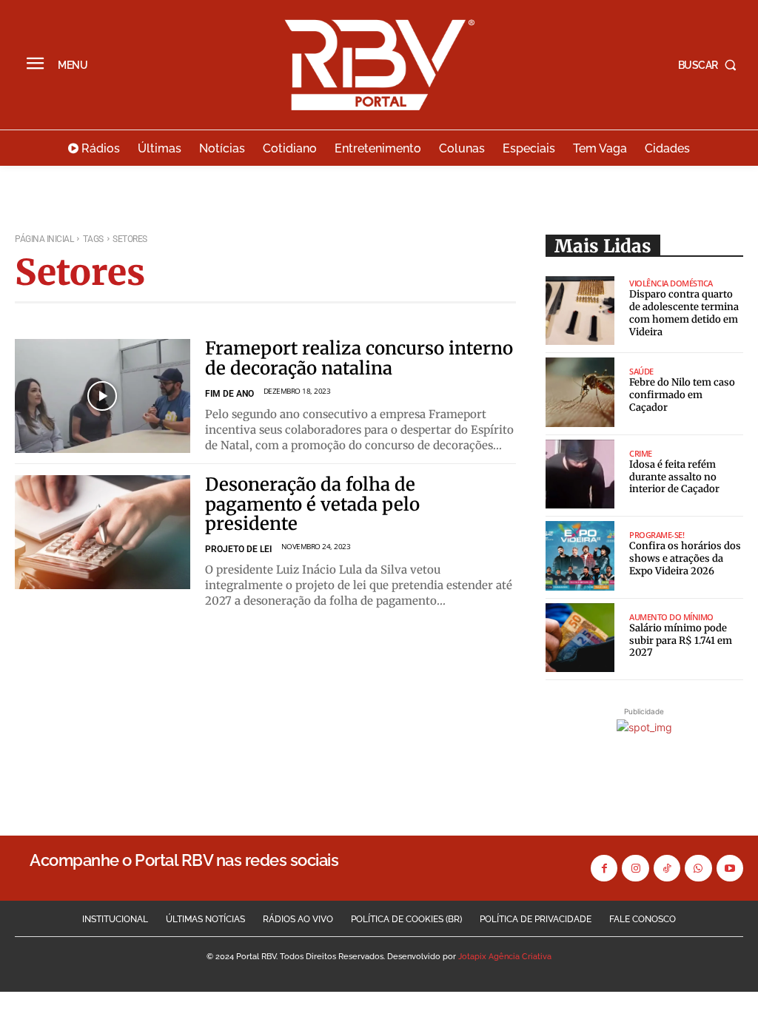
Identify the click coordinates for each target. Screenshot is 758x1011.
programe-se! (656, 534)
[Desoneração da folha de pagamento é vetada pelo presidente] (102, 532)
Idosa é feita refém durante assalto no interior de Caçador (674, 477)
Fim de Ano (229, 394)
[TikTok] (667, 868)
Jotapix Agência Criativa (504, 956)
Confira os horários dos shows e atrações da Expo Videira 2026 (685, 558)
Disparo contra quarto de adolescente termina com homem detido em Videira (684, 313)
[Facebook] (604, 868)
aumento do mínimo (671, 616)
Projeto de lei (238, 549)
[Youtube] (730, 868)
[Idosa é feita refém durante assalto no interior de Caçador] (580, 474)
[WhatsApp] (698, 868)
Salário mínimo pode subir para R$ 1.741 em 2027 (680, 640)
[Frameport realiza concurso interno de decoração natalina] (102, 396)
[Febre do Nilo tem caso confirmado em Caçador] (580, 392)
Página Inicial (44, 239)
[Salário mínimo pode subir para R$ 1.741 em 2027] (580, 638)
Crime (640, 453)
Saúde (641, 371)
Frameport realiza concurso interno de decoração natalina (359, 358)
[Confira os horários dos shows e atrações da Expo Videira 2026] (580, 556)
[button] (710, 65)
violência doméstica (671, 283)
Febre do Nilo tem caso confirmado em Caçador (682, 395)
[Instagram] (635, 868)
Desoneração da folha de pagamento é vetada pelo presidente (312, 504)
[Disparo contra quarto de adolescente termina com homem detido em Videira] (580, 311)
